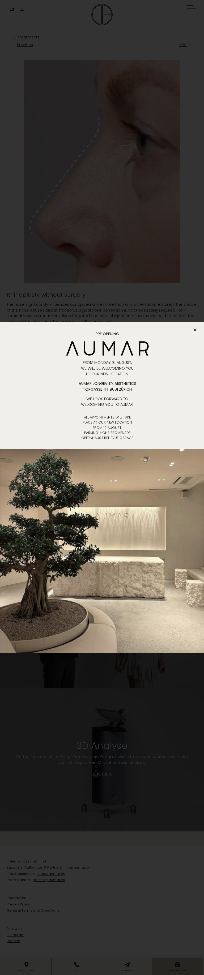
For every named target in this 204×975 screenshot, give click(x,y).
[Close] (195, 329)
